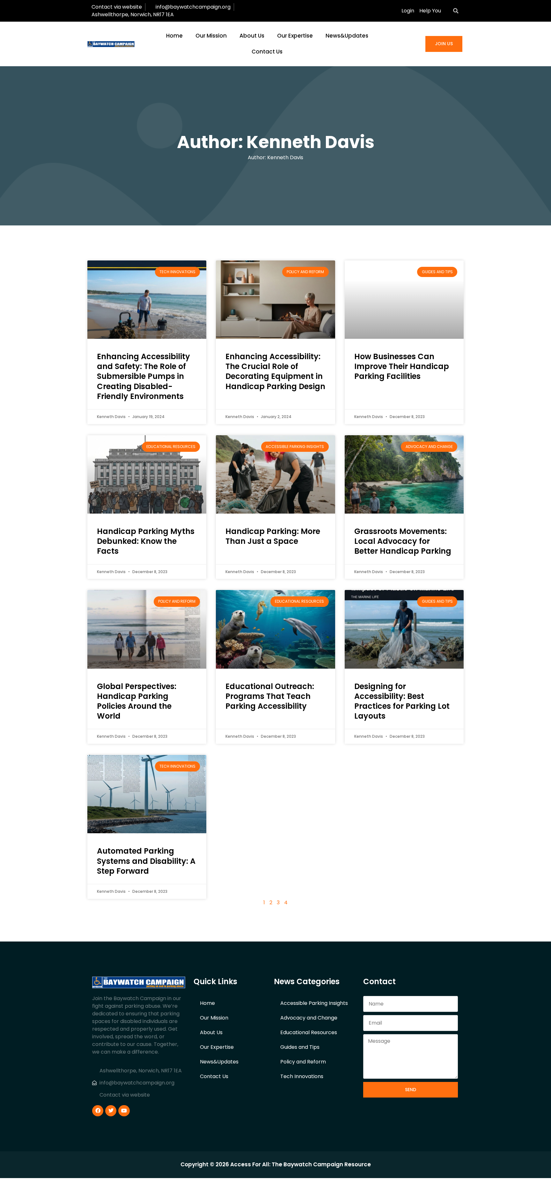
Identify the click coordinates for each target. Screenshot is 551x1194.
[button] (456, 11)
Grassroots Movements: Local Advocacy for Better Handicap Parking (402, 541)
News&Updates (347, 35)
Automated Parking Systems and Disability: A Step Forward (146, 861)
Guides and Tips (300, 1047)
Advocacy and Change (308, 1017)
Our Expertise (295, 35)
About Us (251, 35)
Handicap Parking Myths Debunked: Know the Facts (146, 541)
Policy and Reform (303, 1061)
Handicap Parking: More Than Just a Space (272, 536)
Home (174, 35)
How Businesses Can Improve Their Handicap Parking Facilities (401, 366)
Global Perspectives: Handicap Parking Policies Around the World (136, 701)
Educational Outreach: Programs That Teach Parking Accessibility (269, 696)
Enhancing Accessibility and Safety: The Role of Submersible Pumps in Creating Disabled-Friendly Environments (143, 376)
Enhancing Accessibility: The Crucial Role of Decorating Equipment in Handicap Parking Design (275, 371)
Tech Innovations (301, 1076)
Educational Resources (308, 1032)
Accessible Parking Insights (314, 1003)
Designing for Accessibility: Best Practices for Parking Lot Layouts (402, 701)
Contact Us (267, 51)
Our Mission (211, 35)
